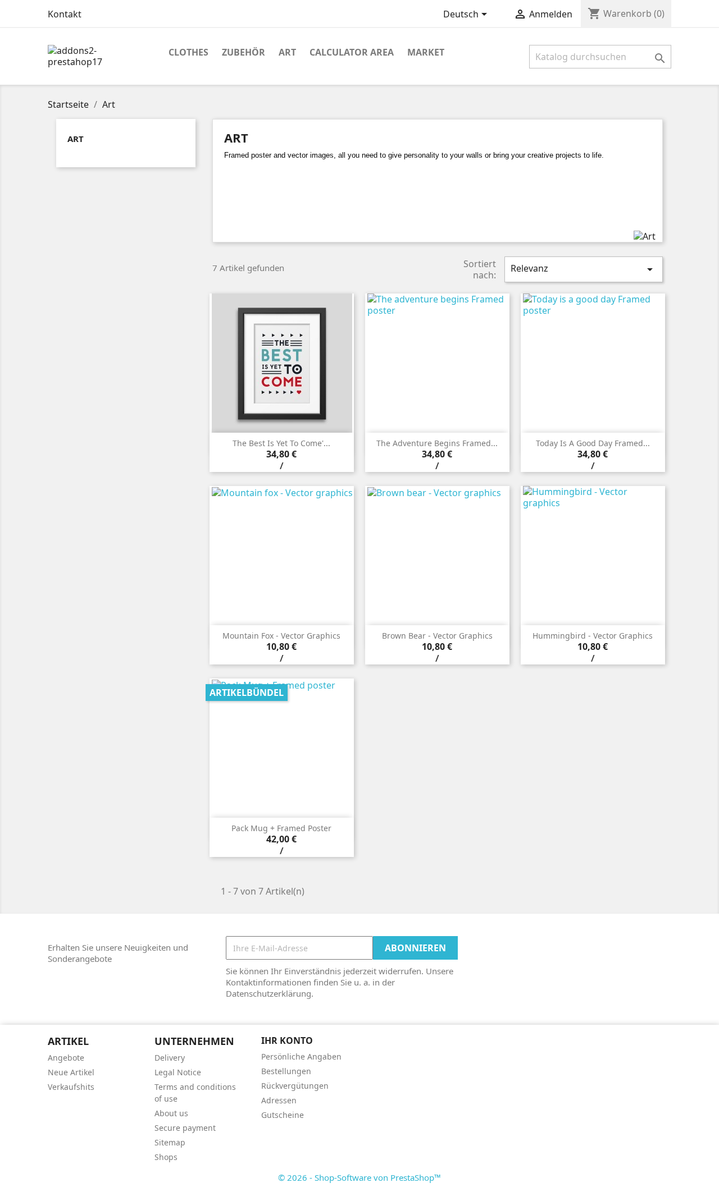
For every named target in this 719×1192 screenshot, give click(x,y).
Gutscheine (282, 1115)
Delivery (169, 1057)
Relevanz (584, 269)
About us (171, 1113)
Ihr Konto (287, 1040)
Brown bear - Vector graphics (437, 635)
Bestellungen (286, 1071)
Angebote (66, 1057)
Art (287, 52)
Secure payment (185, 1127)
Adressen (279, 1100)
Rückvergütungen (295, 1085)
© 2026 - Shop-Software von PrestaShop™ (359, 1177)
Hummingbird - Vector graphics (593, 635)
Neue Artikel (71, 1072)
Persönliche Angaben (301, 1056)
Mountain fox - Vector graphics (281, 635)
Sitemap (169, 1142)
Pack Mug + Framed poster (281, 828)
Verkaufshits (71, 1086)
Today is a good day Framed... (593, 443)
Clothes (188, 52)
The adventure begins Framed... (437, 443)
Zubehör (243, 52)
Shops (166, 1157)
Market (425, 52)
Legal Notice (177, 1072)
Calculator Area (352, 52)
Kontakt (64, 14)
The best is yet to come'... (281, 443)
